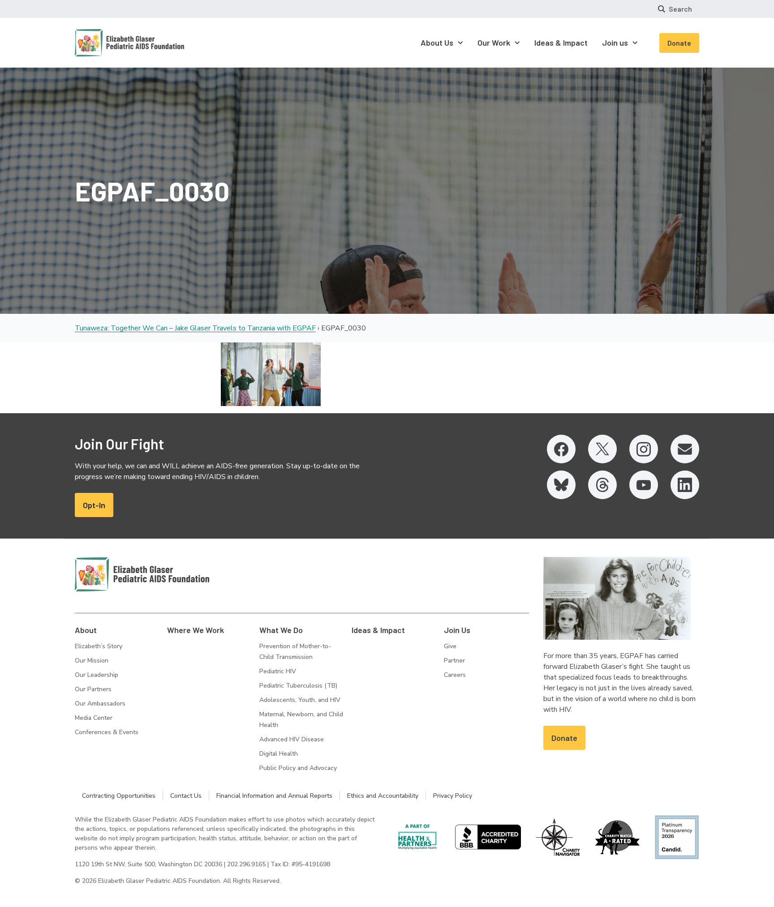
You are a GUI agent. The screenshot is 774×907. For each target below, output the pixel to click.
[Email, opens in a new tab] (685, 449)
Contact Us (186, 795)
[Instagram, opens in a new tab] (643, 449)
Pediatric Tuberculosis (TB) (298, 685)
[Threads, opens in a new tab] (602, 485)
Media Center (93, 718)
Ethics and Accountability (382, 795)
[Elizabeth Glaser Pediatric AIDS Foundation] (142, 574)
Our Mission (91, 660)
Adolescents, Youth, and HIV (299, 700)
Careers (455, 675)
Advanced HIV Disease (291, 739)
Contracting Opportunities (118, 795)
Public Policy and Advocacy (298, 768)
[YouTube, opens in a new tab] (643, 485)
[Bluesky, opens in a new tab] (561, 485)
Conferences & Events (106, 732)
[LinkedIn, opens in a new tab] (685, 485)
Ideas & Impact (378, 630)
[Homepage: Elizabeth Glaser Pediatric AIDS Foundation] (106, 43)
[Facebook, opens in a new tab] (561, 449)
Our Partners (93, 689)
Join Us (457, 630)
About (86, 630)
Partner (454, 660)
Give (450, 646)
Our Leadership (96, 675)
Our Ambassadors (100, 703)
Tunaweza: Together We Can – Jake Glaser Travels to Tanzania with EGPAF (195, 328)
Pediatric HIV (277, 671)
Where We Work (195, 630)
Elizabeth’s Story (98, 646)
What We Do (281, 630)
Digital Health (278, 753)
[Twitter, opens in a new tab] (602, 449)
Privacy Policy (452, 795)
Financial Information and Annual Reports (274, 795)
